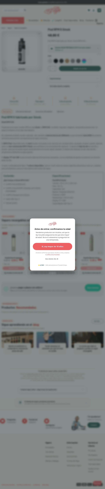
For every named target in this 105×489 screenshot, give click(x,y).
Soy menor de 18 (51, 259)
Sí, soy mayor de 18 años (52, 246)
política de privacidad (53, 255)
